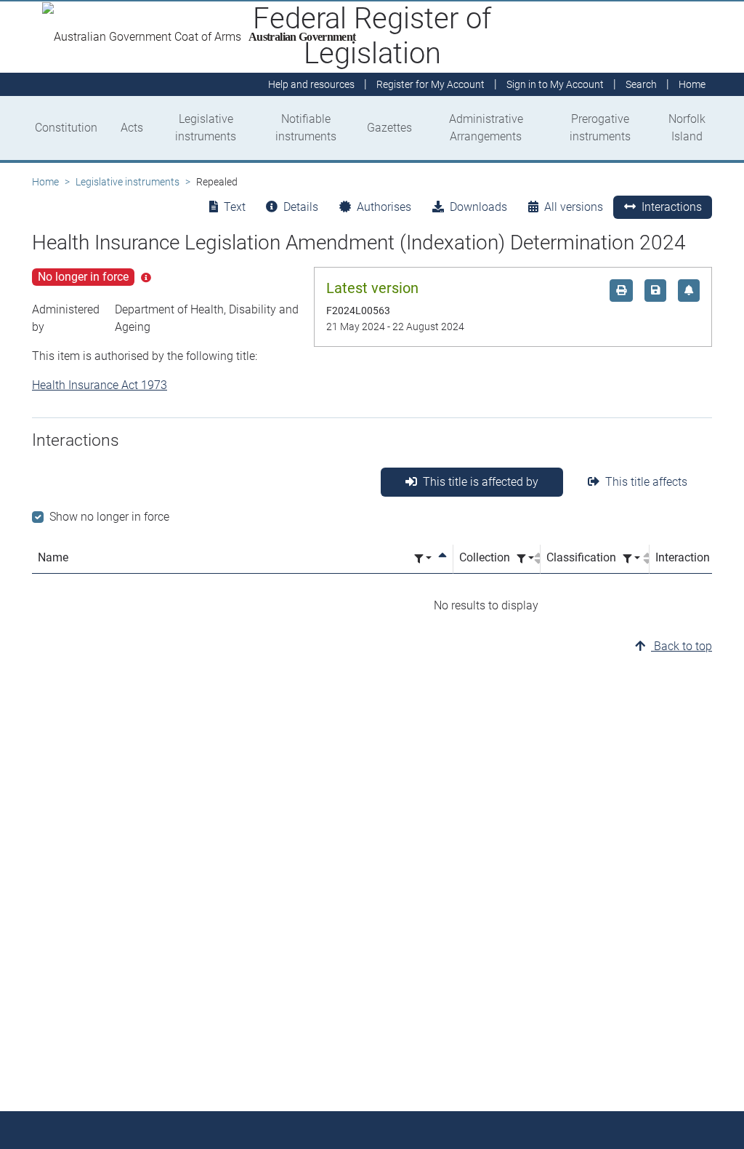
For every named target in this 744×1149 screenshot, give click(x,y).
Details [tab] (300, 207)
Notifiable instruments (305, 127)
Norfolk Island (686, 127)
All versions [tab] (573, 207)
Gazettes (389, 128)
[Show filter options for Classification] (631, 559)
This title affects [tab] (646, 482)
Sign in (555, 84)
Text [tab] (235, 207)
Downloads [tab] (478, 207)
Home (45, 182)
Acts (132, 128)
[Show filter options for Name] (423, 559)
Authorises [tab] (384, 207)
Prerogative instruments (600, 127)
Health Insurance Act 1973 (99, 385)
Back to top (681, 646)
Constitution (66, 128)
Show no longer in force (109, 517)
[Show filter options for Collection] (525, 559)
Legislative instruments (205, 127)
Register (430, 84)
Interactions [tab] (672, 207)
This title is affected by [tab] (480, 482)
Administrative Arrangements (486, 127)
